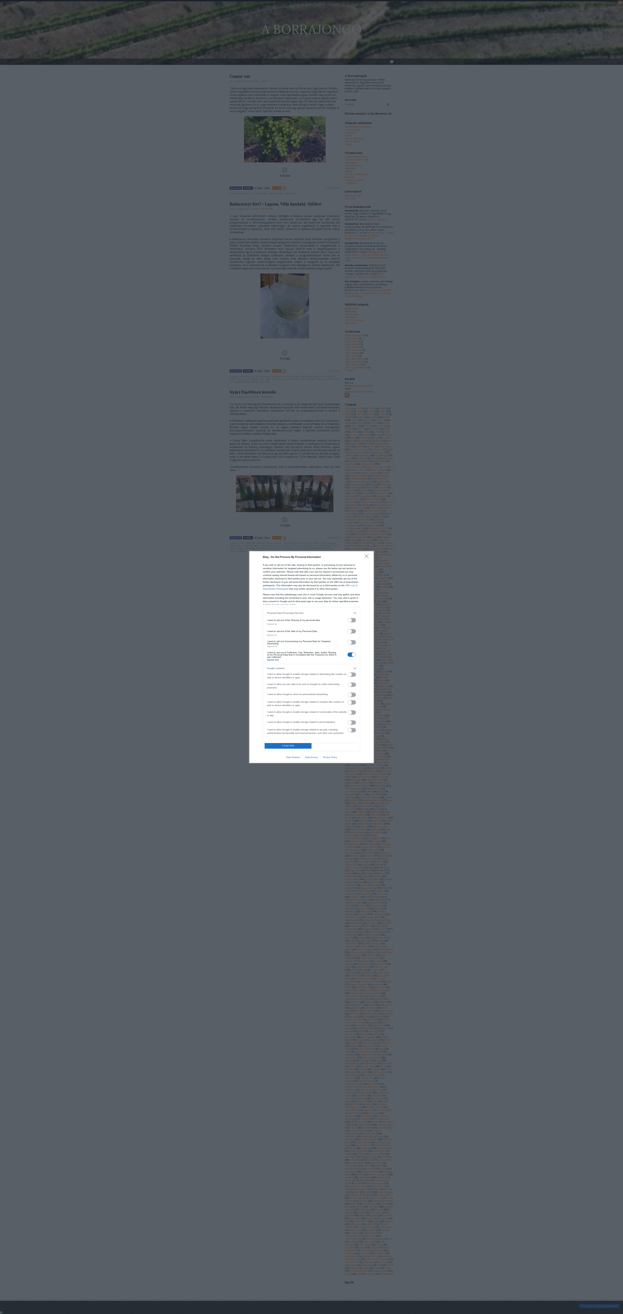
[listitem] (311, 613)
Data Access (311, 757)
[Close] (368, 557)
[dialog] (311, 657)
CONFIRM (288, 746)
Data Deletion (293, 757)
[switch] (352, 620)
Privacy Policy (330, 757)
